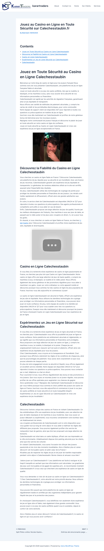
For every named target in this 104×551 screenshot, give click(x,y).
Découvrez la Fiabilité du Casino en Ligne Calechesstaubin (44, 54)
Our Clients (86, 6)
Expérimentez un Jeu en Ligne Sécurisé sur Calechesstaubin (45, 60)
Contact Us (66, 6)
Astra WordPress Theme (70, 546)
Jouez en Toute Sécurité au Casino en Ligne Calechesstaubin (45, 52)
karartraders (40, 5)
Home (76, 6)
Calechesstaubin (28, 62)
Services (97, 6)
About (56, 6)
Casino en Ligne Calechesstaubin (34, 57)
